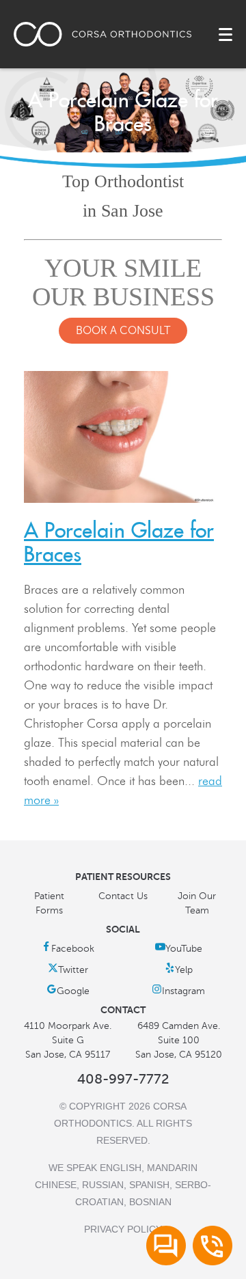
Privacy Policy (123, 1229)
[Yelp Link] (179, 969)
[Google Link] (68, 991)
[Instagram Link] (178, 991)
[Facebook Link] (67, 948)
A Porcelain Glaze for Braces (119, 542)
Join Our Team (197, 903)
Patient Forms (49, 903)
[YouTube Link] (178, 948)
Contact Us (123, 896)
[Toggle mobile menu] (225, 34)
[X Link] (68, 969)
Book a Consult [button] (123, 331)
